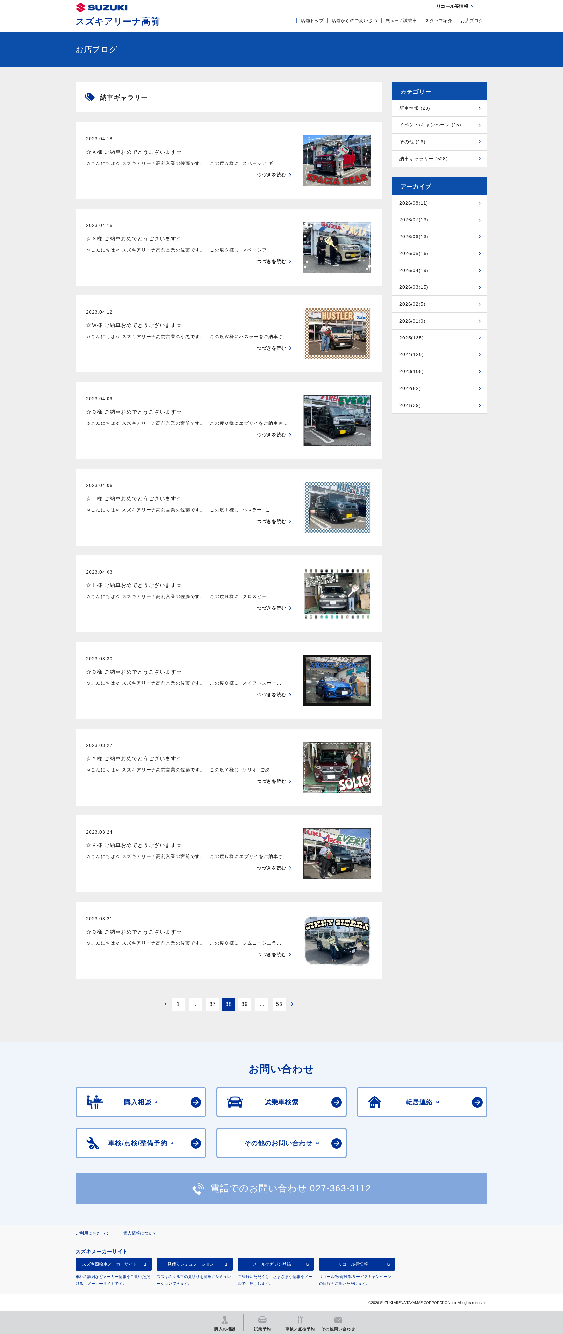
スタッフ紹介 (438, 20)
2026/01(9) (412, 320)
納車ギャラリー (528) (423, 158)
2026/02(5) (412, 304)
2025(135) (411, 337)
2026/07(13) (413, 219)
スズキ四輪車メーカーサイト (109, 1264)
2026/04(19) (413, 270)
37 (212, 1004)
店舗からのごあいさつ (354, 20)
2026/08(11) (413, 203)
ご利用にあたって (92, 1233)
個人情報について (140, 1233)
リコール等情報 (353, 1264)
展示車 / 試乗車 (401, 20)
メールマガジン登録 (272, 1264)
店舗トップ (312, 20)
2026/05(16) (413, 253)
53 (279, 1004)
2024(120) (411, 354)
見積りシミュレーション (190, 1264)
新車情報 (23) (414, 108)
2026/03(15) (413, 287)
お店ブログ (471, 20)
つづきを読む (271, 174)
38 (228, 1004)
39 (244, 1004)
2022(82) (410, 388)
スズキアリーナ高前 (118, 21)
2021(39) (410, 405)
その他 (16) (412, 141)
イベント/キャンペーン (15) (430, 124)
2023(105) (411, 371)
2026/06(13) (413, 236)
